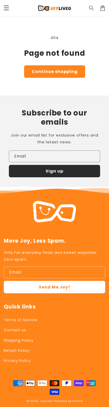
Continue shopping (55, 71)
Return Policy (17, 350)
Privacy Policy (17, 360)
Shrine (77, 401)
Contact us (15, 330)
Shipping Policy (18, 340)
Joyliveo (46, 401)
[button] (91, 8)
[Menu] (6, 8)
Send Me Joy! (54, 287)
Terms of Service (21, 319)
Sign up (54, 171)
